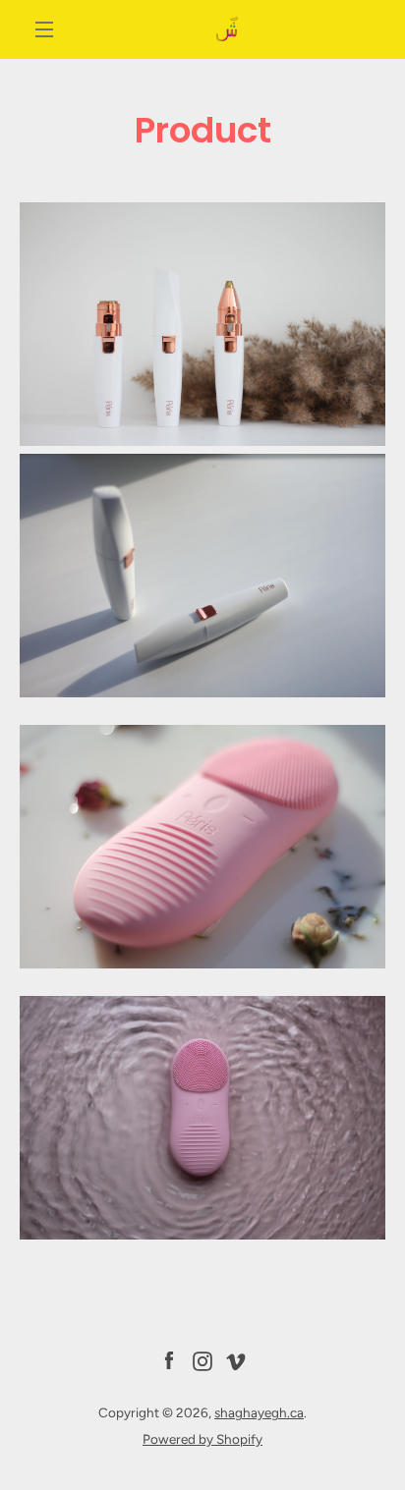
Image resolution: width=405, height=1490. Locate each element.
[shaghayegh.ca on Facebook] (169, 1359)
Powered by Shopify (202, 1439)
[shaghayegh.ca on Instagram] (202, 1359)
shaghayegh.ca (259, 1412)
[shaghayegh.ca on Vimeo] (236, 1359)
